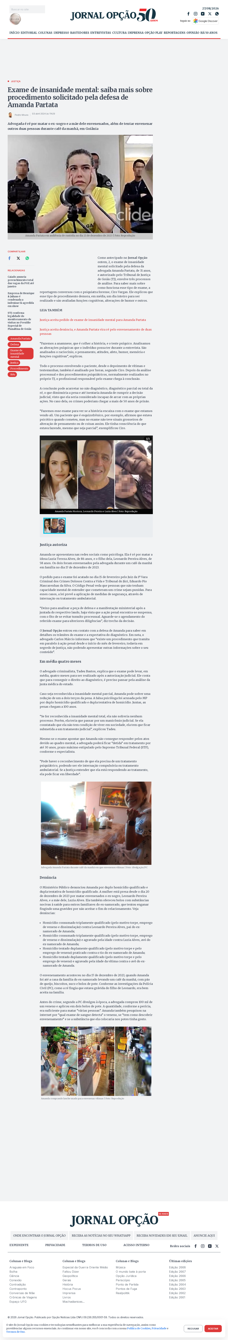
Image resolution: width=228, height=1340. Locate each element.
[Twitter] (210, 14)
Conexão (15, 1280)
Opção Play (153, 32)
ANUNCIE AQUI (204, 1235)
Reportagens (174, 32)
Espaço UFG (18, 1301)
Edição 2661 (177, 1297)
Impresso (61, 32)
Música (120, 1267)
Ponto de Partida (127, 1284)
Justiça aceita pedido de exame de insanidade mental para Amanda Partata (93, 320)
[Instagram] (195, 14)
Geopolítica (70, 1276)
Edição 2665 (177, 1280)
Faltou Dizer (71, 1271)
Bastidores (79, 32)
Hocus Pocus (72, 1289)
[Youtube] (202, 14)
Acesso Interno (136, 1245)
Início (14, 32)
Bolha (13, 1271)
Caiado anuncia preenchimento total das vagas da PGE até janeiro (21, 281)
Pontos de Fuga (126, 1289)
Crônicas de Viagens (23, 1297)
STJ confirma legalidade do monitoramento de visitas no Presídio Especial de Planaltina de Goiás (19, 321)
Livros (67, 1297)
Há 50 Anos (208, 32)
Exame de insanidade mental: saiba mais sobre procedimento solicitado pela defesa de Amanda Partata (80, 97)
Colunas (45, 32)
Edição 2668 (177, 1267)
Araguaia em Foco (21, 1267)
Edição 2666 (177, 1276)
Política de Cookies (139, 1328)
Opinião (192, 32)
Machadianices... (74, 1301)
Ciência (14, 1276)
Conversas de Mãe (22, 1293)
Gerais (67, 1280)
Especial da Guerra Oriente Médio (85, 1267)
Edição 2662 (177, 1293)
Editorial (29, 32)
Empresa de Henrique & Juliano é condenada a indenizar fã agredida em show (21, 300)
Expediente (18, 1245)
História (68, 1284)
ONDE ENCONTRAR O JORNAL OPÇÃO (39, 1235)
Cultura (119, 32)
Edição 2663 (177, 1289)
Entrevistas (100, 32)
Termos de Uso (15, 1331)
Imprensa (136, 32)
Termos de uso (94, 1245)
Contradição (17, 1284)
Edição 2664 (177, 1284)
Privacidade (55, 1245)
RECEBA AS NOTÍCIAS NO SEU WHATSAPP (101, 1235)
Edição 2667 (177, 1271)
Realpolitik (122, 1293)
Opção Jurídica (126, 1276)
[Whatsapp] (217, 14)
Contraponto (18, 1289)
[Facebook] (188, 14)
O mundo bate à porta (131, 1271)
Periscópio (123, 1280)
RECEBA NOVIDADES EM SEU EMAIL (162, 1235)
